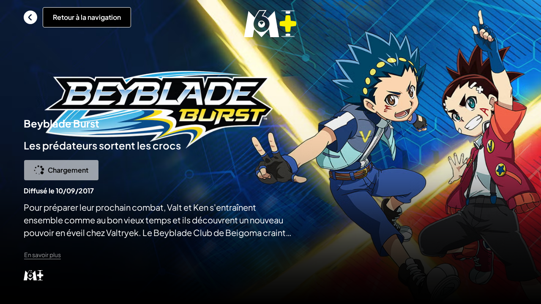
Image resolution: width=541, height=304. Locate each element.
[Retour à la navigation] (30, 17)
